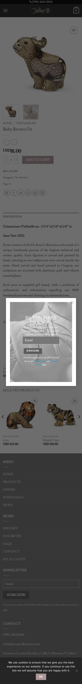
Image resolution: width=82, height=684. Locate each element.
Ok (41, 676)
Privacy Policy (40, 361)
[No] (76, 672)
